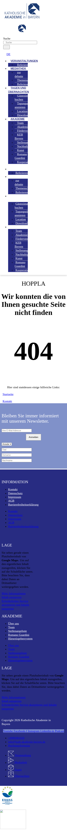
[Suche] (6, 47)
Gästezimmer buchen (24, 97)
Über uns (13, 623)
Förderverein (24, 130)
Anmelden (33, 437)
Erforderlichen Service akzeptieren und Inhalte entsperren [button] (15, 604)
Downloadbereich (27, 115)
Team (11, 627)
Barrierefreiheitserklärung (23, 504)
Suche (6, 38)
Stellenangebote (17, 631)
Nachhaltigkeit (24, 254)
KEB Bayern (19, 136)
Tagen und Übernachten (18, 90)
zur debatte (19, 74)
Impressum (14, 497)
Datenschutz (15, 493)
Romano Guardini (21, 156)
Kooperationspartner (29, 162)
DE (8, 54)
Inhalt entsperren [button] (11, 597)
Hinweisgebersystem (20, 638)
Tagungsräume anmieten (24, 105)
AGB (11, 500)
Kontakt (13, 489)
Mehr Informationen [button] (14, 593)
